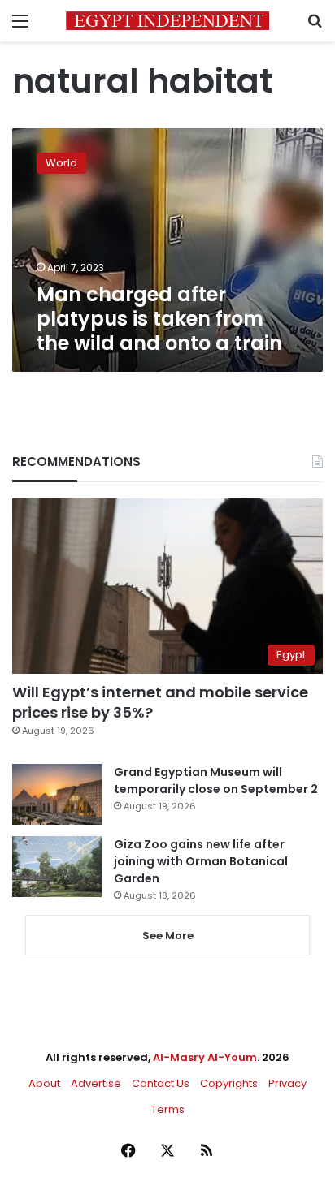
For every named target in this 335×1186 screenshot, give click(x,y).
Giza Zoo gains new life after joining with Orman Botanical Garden (201, 861)
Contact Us (160, 1083)
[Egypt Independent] (167, 20)
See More (168, 935)
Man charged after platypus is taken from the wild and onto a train (159, 318)
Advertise (96, 1083)
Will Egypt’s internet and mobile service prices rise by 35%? (160, 702)
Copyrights (229, 1083)
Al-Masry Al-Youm (205, 1057)
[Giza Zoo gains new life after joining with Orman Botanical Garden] (57, 866)
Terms (168, 1109)
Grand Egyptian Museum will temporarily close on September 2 (216, 780)
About (44, 1083)
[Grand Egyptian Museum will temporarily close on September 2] (57, 794)
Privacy (287, 1083)
